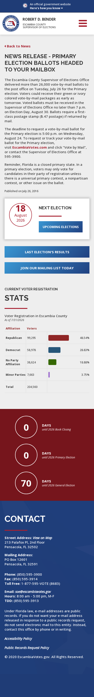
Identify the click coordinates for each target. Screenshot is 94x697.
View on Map (43, 537)
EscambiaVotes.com (29, 147)
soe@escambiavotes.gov (33, 591)
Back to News (19, 46)
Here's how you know (45, 8)
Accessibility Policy (18, 638)
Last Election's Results (47, 252)
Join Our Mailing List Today (47, 268)
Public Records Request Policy (27, 647)
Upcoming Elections (61, 227)
